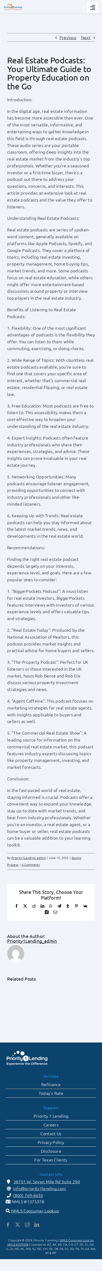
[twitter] (17, 1224)
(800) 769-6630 (28, 1195)
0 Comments (31, 864)
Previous (68, 37)
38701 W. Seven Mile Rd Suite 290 (47, 1181)
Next (86, 37)
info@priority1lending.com (39, 1188)
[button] (11, 1003)
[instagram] (27, 1224)
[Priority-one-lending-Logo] (13, 5)
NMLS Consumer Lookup (35, 1210)
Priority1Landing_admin (28, 857)
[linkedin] (36, 1224)
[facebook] (8, 1224)
